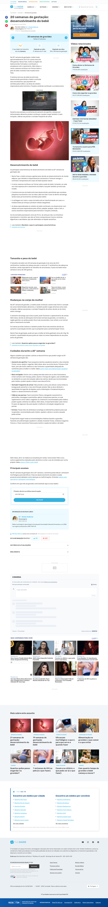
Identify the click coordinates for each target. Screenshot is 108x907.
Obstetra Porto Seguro (64, 810)
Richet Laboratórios (88, 902)
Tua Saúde (13, 1)
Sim (36, 538)
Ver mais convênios (62, 823)
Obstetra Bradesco (63, 803)
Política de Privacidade (56, 869)
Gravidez (20, 13)
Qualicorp (98, 902)
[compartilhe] (6, 17)
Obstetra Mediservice (64, 806)
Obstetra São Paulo (20, 799)
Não (46, 538)
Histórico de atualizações (20, 545)
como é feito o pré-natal (29, 462)
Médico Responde (45, 1)
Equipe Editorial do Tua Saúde (28, 30)
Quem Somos (53, 862)
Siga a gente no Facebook (93, 842)
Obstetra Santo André (21, 820)
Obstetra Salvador (20, 810)
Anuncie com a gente (56, 873)
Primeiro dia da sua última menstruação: (27, 491)
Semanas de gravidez (31, 13)
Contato (77, 873)
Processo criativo (55, 866)
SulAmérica (77, 902)
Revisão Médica (79, 866)
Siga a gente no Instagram (88, 842)
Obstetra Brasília (19, 806)
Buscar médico (22, 1)
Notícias (54, 1)
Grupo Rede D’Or (63, 894)
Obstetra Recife (19, 817)
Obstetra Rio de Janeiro (22, 803)
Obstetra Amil (61, 813)
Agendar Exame (33, 1)
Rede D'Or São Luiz (57, 902)
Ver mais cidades (18, 823)
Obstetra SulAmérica (63, 799)
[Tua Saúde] (16, 6)
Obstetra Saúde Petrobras (65, 820)
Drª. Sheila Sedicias (26, 517)
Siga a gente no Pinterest (98, 842)
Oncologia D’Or (68, 902)
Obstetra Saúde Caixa (64, 817)
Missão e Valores (79, 862)
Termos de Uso (79, 869)
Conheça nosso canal (83, 842)
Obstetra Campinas (20, 813)
